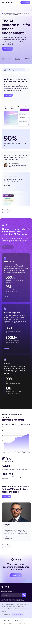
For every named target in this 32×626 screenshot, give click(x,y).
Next (9, 211)
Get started (16, 575)
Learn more (8, 95)
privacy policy (20, 600)
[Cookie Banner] (16, 614)
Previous (4, 211)
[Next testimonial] (9, 546)
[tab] (16, 277)
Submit (24, 595)
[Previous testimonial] (4, 546)
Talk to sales (25, 2)
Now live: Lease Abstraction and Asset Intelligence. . (14, 13)
